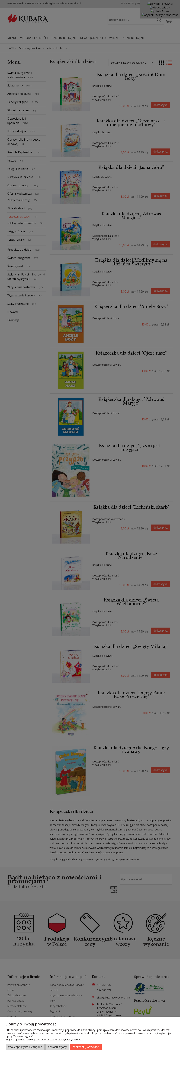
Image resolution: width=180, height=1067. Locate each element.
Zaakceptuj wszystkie (86, 1047)
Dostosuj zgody (57, 1047)
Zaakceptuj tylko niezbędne (25, 1047)
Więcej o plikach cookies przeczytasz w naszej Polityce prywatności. (44, 1039)
